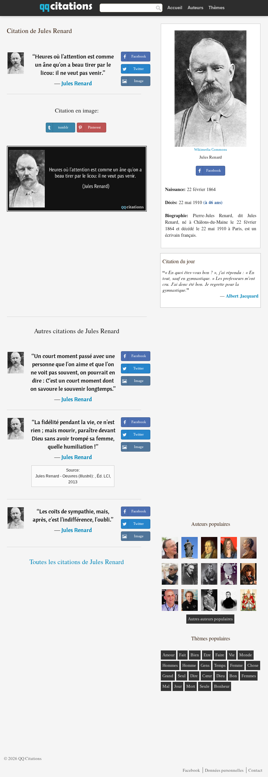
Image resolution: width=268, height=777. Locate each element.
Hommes (170, 665)
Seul (182, 675)
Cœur (207, 675)
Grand (167, 675)
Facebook (191, 770)
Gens (205, 665)
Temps (220, 665)
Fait (182, 654)
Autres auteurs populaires (210, 618)
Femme (236, 665)
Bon (233, 675)
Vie (232, 654)
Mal (166, 686)
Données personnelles (224, 770)
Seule (204, 686)
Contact (255, 770)
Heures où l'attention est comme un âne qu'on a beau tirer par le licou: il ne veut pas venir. (74, 65)
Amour (168, 654)
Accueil (174, 7)
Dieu (220, 675)
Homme (189, 665)
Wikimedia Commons (210, 149)
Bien (195, 654)
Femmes (249, 675)
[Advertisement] (77, 266)
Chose (253, 665)
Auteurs (195, 7)
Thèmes (217, 7)
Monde (245, 654)
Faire (219, 654)
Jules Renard (76, 83)
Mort (190, 686)
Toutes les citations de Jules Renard (76, 561)
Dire (194, 675)
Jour (178, 686)
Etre (207, 654)
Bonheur (221, 686)
